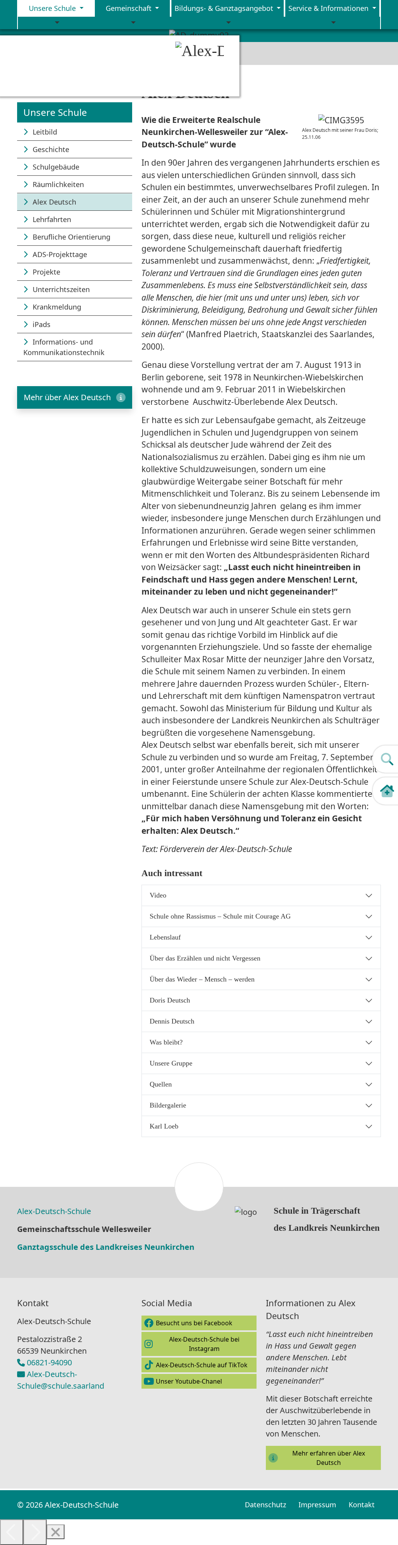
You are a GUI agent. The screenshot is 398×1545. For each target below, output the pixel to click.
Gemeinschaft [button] (130, 8)
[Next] (35, 1532)
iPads (41, 324)
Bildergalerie (168, 1105)
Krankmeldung (56, 306)
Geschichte (50, 149)
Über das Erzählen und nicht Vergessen (205, 958)
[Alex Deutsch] (204, 66)
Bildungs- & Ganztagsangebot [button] (225, 8)
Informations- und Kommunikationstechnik (64, 347)
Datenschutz (265, 1504)
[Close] (56, 1531)
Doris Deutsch (170, 1000)
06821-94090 (49, 1362)
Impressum (317, 1504)
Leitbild (44, 131)
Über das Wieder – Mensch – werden (202, 979)
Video (158, 895)
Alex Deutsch (53, 201)
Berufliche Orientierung (70, 236)
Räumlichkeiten (57, 184)
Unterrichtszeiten (60, 289)
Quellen (161, 1084)
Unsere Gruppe (171, 1063)
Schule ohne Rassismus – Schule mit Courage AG (220, 916)
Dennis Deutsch (172, 1021)
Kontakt (362, 1504)
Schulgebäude (55, 166)
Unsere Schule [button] (53, 8)
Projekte (45, 271)
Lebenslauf (165, 937)
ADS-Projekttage (59, 254)
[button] (74, 397)
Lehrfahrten (51, 219)
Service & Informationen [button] (329, 8)
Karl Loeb (164, 1126)
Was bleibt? (166, 1042)
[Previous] (11, 1532)
